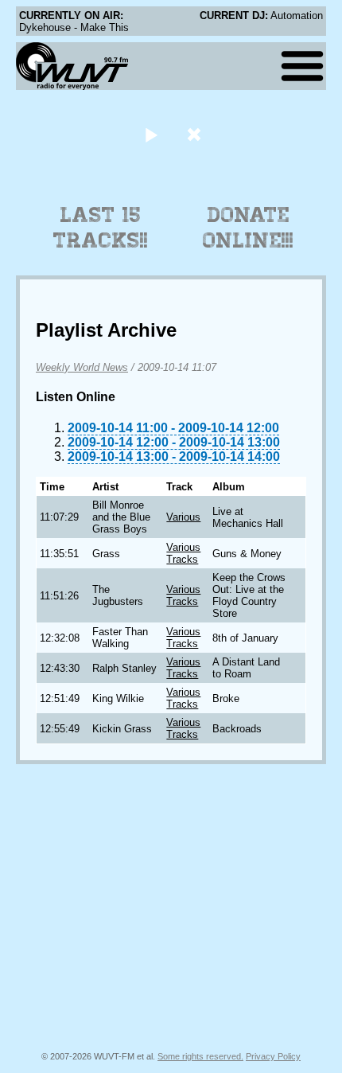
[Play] (151, 134)
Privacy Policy (273, 1056)
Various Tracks (183, 553)
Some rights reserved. (200, 1056)
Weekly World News (82, 367)
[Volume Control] (196, 134)
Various (183, 517)
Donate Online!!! (248, 227)
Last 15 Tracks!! (100, 227)
